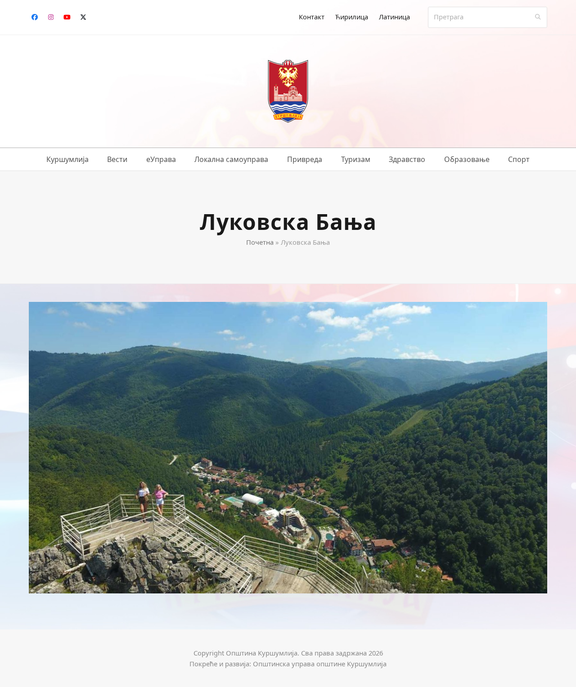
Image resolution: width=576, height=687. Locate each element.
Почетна (260, 242)
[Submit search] (538, 17)
